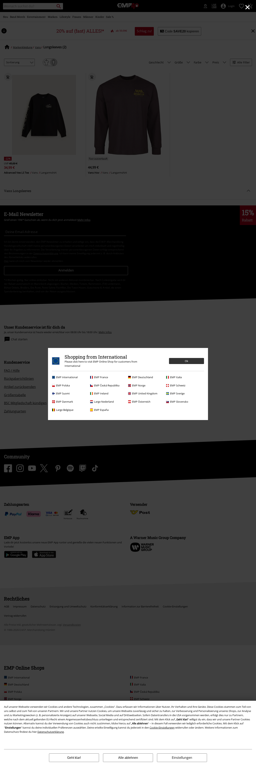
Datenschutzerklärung (50, 732)
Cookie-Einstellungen (162, 727)
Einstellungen (182, 757)
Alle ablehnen (128, 757)
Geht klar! (74, 757)
